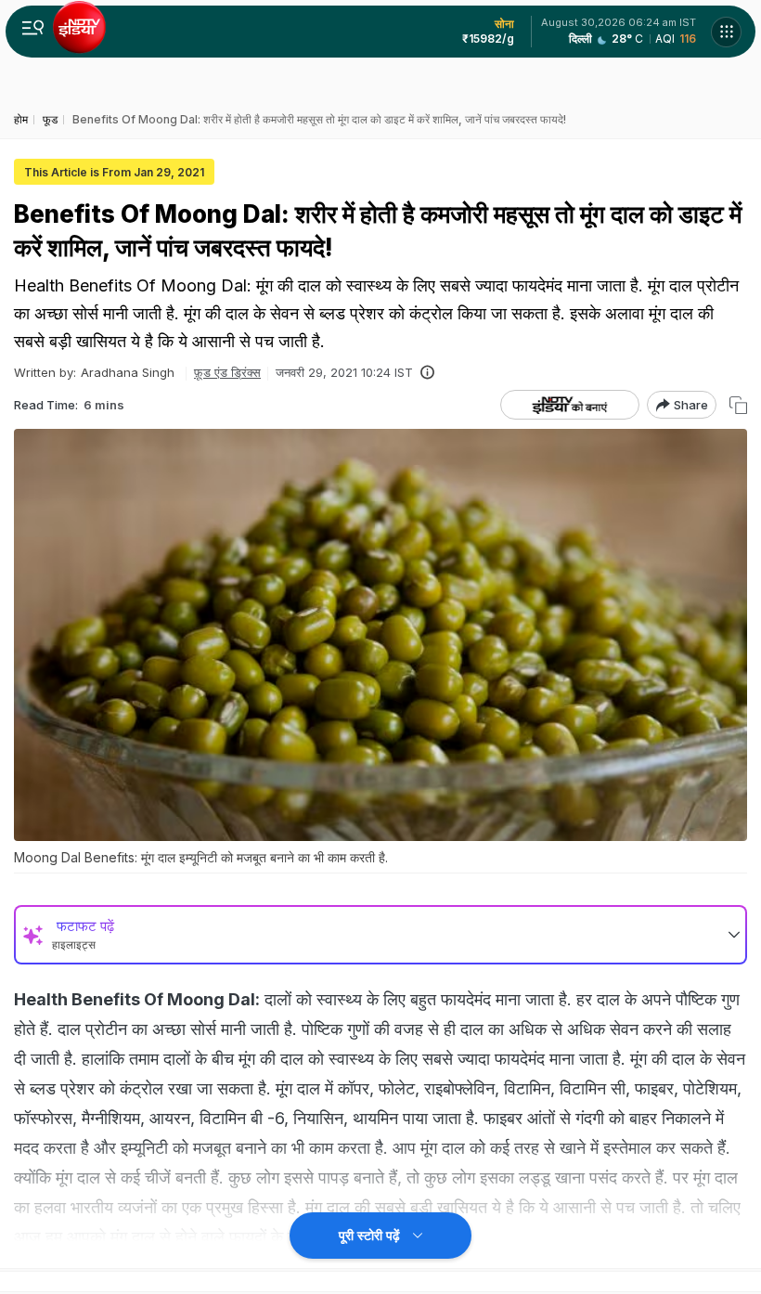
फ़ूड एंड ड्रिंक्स (227, 372)
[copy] (738, 405)
